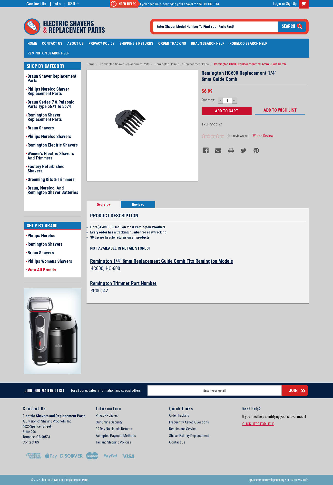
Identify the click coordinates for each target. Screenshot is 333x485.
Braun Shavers (41, 128)
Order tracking (172, 43)
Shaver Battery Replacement (189, 435)
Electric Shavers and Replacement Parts (54, 416)
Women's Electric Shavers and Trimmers (51, 155)
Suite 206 (29, 432)
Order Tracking (179, 415)
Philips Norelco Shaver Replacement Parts (48, 91)
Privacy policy (101, 43)
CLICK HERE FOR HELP (258, 424)
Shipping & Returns (136, 43)
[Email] (218, 151)
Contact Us (36, 3)
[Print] (231, 151)
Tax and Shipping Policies (113, 442)
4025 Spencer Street (37, 426)
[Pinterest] (256, 151)
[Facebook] (206, 151)
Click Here (212, 4)
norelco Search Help (248, 43)
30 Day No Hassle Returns (114, 429)
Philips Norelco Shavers (49, 136)
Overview (103, 205)
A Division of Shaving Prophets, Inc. (47, 421)
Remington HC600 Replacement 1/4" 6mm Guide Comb (250, 64)
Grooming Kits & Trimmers (51, 179)
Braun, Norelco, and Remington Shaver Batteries (53, 190)
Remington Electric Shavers (53, 145)
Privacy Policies (107, 415)
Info (57, 3)
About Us (75, 43)
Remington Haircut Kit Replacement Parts (182, 64)
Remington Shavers (45, 244)
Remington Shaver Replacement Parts (45, 117)
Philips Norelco (41, 235)
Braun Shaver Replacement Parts (52, 78)
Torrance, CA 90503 (36, 437)
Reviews (138, 205)
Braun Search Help (208, 43)
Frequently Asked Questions (189, 422)
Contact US (31, 442)
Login (277, 4)
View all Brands (42, 270)
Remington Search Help (48, 53)
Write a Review (263, 136)
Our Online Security (109, 422)
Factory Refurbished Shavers (46, 168)
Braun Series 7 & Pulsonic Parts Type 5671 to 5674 (51, 104)
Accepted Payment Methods (116, 435)
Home (32, 43)
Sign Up (291, 4)
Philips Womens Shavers (50, 261)
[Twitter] (244, 151)
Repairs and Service (182, 429)
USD (71, 3)
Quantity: (208, 100)
